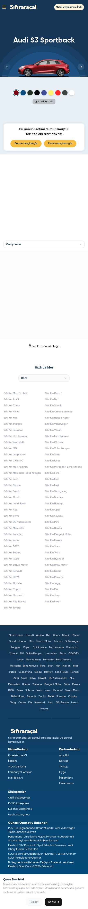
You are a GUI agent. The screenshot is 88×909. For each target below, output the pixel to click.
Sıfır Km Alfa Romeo (15, 602)
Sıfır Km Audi (11, 510)
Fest (75, 666)
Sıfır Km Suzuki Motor (16, 565)
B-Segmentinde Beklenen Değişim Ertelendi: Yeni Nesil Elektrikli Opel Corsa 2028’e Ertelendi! (41, 864)
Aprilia (40, 635)
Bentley (48, 672)
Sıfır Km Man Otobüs (15, 393)
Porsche (61, 696)
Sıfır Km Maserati (13, 595)
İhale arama (66, 783)
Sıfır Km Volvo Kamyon (57, 448)
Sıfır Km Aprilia (12, 399)
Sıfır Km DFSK (11, 546)
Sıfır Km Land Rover (15, 504)
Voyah (26, 647)
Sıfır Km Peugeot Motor (58, 534)
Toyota (44, 709)
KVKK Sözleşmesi (18, 803)
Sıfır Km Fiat (52, 479)
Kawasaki (71, 647)
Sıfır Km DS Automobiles (17, 522)
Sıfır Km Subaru (12, 553)
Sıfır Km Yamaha (13, 534)
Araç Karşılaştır (17, 766)
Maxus (76, 684)
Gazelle (72, 696)
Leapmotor (51, 653)
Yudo (67, 684)
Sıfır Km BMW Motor (56, 565)
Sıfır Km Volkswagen (56, 424)
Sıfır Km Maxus (53, 540)
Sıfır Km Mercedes (14, 528)
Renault (31, 696)
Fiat (58, 666)
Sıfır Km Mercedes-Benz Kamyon (22, 473)
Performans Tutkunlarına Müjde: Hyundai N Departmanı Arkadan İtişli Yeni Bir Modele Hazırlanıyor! (41, 838)
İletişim (12, 761)
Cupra (22, 702)
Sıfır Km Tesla (52, 553)
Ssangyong (25, 672)
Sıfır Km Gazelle (13, 583)
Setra (63, 653)
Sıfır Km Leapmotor (15, 454)
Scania (66, 635)
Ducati (30, 635)
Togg (13, 702)
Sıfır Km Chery (12, 405)
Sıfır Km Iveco (52, 461)
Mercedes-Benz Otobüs (57, 660)
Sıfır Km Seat (11, 479)
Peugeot (16, 647)
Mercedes (14, 684)
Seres (20, 690)
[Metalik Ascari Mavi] (23, 92)
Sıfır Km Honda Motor (57, 418)
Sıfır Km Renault (13, 571)
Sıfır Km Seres (53, 546)
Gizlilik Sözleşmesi (19, 797)
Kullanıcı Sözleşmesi (20, 809)
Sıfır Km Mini (52, 522)
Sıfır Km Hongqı (54, 504)
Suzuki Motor (72, 690)
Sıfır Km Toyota (12, 608)
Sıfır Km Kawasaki (14, 442)
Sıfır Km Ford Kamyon (57, 436)
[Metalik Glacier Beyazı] (71, 92)
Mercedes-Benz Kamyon (24, 666)
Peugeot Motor (53, 684)
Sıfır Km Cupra (12, 589)
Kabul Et (53, 902)
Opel (24, 678)
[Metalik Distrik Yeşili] (30, 92)
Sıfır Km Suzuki (12, 491)
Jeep (50, 702)
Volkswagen (72, 641)
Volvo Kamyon (34, 653)
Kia (30, 702)
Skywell (42, 678)
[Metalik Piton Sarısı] (51, 92)
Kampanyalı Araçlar (20, 772)
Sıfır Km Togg (52, 583)
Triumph (58, 641)
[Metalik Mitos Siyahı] (37, 92)
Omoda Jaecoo (18, 641)
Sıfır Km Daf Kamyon (15, 436)
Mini (72, 678)
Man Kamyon (33, 660)
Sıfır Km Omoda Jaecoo (58, 412)
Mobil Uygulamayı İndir (69, 7)
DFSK (11, 690)
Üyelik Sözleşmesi (19, 814)
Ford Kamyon (56, 647)
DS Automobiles (58, 678)
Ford (42, 666)
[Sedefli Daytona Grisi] (65, 92)
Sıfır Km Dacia (53, 571)
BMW (51, 696)
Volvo (32, 678)
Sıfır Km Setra (53, 454)
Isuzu (48, 690)
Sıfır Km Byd (52, 399)
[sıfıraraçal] (22, 7)
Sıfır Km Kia (51, 589)
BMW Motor (18, 696)
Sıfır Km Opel (52, 510)
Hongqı (75, 672)
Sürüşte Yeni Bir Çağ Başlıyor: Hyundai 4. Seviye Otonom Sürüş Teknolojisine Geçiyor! (42, 856)
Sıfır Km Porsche (54, 577)
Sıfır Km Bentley (54, 497)
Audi (16, 678)
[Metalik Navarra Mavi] (44, 92)
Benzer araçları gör (26, 143)
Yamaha (37, 684)
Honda (26, 684)
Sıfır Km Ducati (53, 393)
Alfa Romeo (62, 702)
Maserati (39, 702)
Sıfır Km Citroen (54, 442)
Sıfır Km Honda (53, 528)
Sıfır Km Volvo (11, 516)
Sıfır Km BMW (11, 577)
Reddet (34, 902)
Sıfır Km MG (10, 448)
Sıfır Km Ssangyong (56, 491)
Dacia (42, 696)
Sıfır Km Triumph (13, 424)
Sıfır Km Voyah (53, 430)
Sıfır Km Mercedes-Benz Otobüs (63, 467)
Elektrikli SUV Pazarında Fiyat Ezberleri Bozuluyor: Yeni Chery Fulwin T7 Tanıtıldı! (40, 847)
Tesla (39, 690)
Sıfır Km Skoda (12, 497)
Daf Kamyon (40, 647)
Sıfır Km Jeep (52, 595)
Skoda (38, 672)
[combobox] (44, 244)
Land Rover (61, 672)
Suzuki (12, 672)
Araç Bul (64, 755)
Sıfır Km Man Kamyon (16, 467)
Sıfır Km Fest (52, 485)
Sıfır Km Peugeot (13, 430)
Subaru (29, 690)
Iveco (20, 660)
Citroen (13, 653)
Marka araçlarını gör (60, 143)
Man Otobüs (16, 635)
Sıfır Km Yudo (11, 540)
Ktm (31, 641)
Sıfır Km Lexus (53, 602)
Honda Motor (44, 641)
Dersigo (64, 761)
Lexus (74, 702)
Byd (48, 635)
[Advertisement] (44, 295)
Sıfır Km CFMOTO (13, 461)
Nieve (76, 635)
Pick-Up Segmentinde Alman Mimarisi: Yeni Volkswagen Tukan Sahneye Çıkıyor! (41, 830)
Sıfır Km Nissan (12, 485)
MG (22, 653)
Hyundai (58, 690)
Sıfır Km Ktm (10, 418)
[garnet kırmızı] (16, 93)
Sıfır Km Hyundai (54, 559)
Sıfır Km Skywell (54, 516)
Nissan (67, 666)
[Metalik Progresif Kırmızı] (58, 92)
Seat (50, 666)
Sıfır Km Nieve (11, 412)
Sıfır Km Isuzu (11, 559)
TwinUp (63, 766)
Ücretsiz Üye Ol (17, 755)
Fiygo (62, 772)
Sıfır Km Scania (53, 405)
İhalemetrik (66, 778)
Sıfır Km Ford (52, 473)
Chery (56, 635)
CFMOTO (74, 653)
